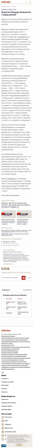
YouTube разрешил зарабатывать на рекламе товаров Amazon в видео (23, 222)
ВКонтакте (9, 428)
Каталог (4, 388)
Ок (19, 445)
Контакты (8, 417)
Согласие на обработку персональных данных (13, 356)
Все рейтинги (27, 290)
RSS (6, 421)
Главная (3, 6)
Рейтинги (4, 399)
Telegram (8, 424)
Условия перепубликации (8, 336)
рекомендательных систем (14, 442)
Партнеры (5, 385)
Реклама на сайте (7, 382)
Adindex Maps (6, 409)
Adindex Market (6, 406)
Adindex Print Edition (8, 403)
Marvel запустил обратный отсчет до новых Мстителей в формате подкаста (15, 205)
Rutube (7, 435)
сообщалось (11, 178)
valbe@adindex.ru (8, 264)
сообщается (22, 37)
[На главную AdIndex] (16, 330)
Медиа (14, 6)
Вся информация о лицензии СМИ (10, 349)
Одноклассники (10, 432)
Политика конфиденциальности (9, 350)
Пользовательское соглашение (9, 352)
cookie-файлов (20, 439)
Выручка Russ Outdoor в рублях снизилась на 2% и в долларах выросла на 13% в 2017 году (16, 231)
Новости (9, 6)
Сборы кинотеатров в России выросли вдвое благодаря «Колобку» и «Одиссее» (8, 222)
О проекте (5, 378)
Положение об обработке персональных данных (14, 354)
